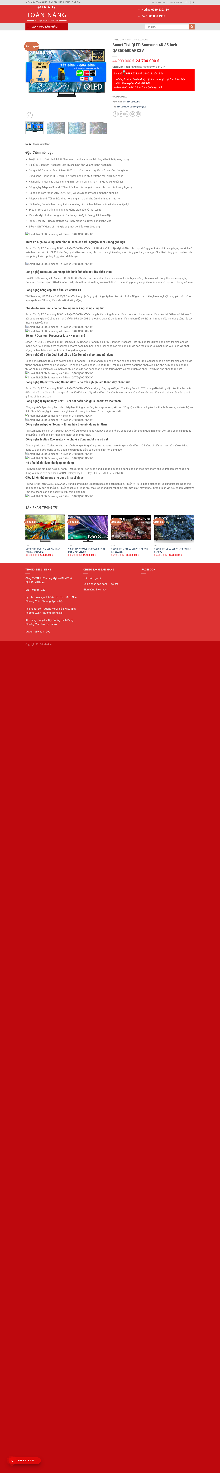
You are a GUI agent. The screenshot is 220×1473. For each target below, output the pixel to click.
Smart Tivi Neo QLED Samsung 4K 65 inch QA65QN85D (86, 550)
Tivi (129, 40)
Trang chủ (118, 40)
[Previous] (31, 78)
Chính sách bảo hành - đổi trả (179, 2)
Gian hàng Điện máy (95, 589)
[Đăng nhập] (193, 2)
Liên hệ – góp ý (92, 578)
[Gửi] (192, 26)
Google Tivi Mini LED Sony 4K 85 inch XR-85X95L (129, 550)
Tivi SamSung (141, 40)
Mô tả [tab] (28, 144)
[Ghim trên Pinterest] (132, 114)
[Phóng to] (30, 115)
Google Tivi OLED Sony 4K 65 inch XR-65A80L (173, 550)
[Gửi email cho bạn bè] (126, 114)
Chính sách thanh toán (158, 2)
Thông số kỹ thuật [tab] (41, 144)
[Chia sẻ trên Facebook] (115, 114)
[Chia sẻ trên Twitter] (121, 114)
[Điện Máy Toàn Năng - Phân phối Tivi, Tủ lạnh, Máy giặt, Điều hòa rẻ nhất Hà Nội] (46, 14)
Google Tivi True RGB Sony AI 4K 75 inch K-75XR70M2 (43, 550)
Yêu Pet (48, 644)
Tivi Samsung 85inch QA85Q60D (132, 107)
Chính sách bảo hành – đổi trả (100, 583)
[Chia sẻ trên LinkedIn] (138, 114)
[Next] (102, 78)
